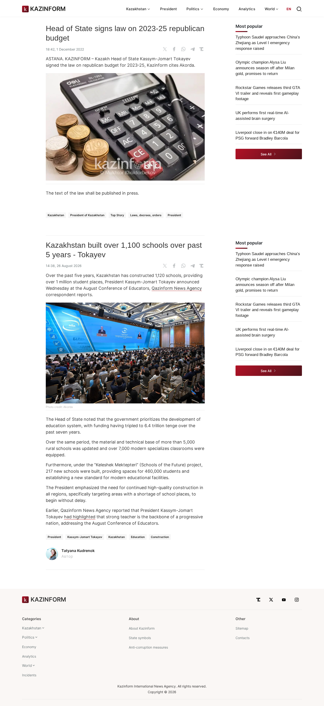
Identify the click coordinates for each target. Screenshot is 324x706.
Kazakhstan (56, 215)
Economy (221, 9)
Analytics (247, 9)
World (27, 665)
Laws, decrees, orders (146, 215)
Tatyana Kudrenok (78, 550)
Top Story (117, 215)
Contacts (243, 638)
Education (138, 537)
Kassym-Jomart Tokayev (84, 537)
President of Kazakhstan (87, 215)
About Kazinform (142, 628)
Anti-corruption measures (148, 647)
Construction (160, 537)
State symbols (140, 638)
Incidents (29, 675)
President (168, 9)
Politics (28, 637)
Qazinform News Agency (177, 288)
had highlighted (79, 516)
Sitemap (242, 628)
